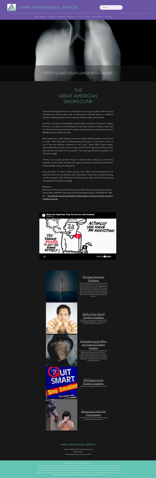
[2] (71, 181)
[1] (56, 153)
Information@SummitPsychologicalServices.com (78, 449)
